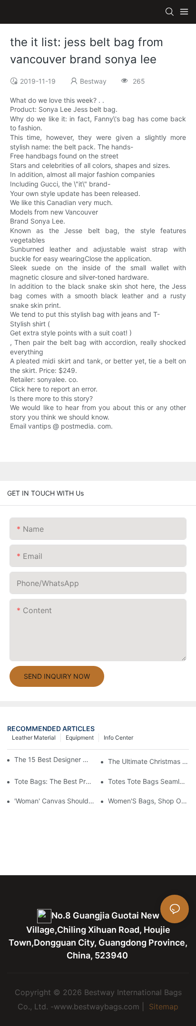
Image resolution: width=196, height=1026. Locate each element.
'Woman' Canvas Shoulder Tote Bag (54, 801)
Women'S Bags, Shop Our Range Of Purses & (148, 801)
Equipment (80, 737)
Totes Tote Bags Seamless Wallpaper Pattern (148, 781)
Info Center (118, 737)
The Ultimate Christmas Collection (148, 761)
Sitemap (162, 1006)
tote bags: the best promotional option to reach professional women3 (54, 781)
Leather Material (34, 737)
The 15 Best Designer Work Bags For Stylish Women (52, 759)
